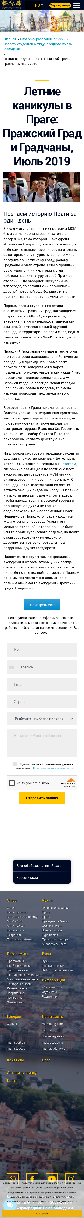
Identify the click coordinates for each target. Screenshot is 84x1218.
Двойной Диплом (19, 966)
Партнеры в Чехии (19, 939)
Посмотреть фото (42, 604)
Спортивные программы (15, 995)
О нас (11, 907)
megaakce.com (52, 1042)
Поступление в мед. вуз (23, 975)
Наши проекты (17, 912)
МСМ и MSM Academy (22, 917)
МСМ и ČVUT (16, 926)
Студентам (49, 992)
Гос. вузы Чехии (53, 966)
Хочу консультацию (60, 5)
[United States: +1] (12, 667)
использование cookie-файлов (42, 1206)
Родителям (49, 996)
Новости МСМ (27, 877)
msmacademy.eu (53, 1048)
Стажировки (15, 1002)
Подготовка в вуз (19, 970)
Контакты (15, 1060)
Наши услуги (15, 930)
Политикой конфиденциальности (53, 768)
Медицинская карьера (22, 979)
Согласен (42, 1213)
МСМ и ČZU (15, 921)
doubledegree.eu (53, 1036)
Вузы (45, 961)
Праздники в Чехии (55, 921)
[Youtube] (52, 1179)
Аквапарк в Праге (54, 944)
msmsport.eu (16, 1042)
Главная (10, 39)
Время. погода (52, 930)
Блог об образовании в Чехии (42, 39)
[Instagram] (71, 1179)
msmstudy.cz (51, 1030)
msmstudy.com (52, 1024)
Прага (46, 917)
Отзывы (12, 1024)
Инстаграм (67, 463)
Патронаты (14, 935)
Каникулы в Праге (19, 984)
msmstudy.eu (16, 1048)
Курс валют (50, 935)
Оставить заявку (22, 1072)
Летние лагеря (17, 988)
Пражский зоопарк (55, 939)
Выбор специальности (57, 970)
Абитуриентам (52, 987)
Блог (46, 1060)
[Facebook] (32, 1179)
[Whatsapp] (13, 1179)
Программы (15, 961)
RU (37, 5)
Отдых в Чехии (52, 926)
